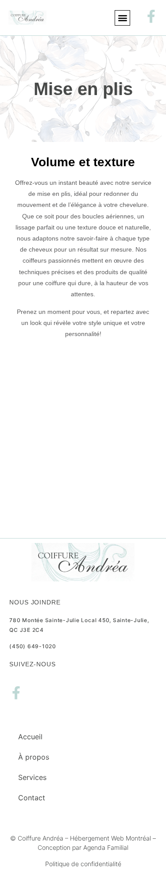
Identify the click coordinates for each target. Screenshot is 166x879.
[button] (122, 18)
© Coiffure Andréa (36, 838)
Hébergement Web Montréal (110, 838)
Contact (31, 797)
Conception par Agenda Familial (83, 847)
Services (32, 777)
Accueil (30, 736)
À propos (33, 757)
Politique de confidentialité (83, 864)
